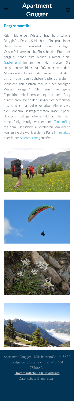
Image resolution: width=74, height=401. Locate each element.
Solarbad (64, 132)
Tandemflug (62, 122)
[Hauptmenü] (6, 10)
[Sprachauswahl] (68, 10)
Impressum (47, 378)
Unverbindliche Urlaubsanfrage (37, 373)
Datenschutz (27, 378)
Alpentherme (29, 138)
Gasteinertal (12, 62)
